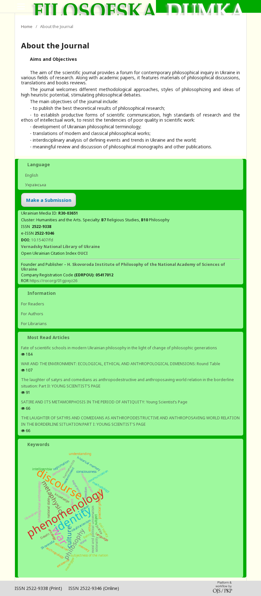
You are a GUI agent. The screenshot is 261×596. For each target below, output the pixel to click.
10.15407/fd (42, 240)
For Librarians (34, 323)
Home (26, 26)
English (31, 175)
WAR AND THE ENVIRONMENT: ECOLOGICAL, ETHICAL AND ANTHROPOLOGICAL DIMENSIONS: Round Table (120, 363)
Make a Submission (48, 200)
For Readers (32, 304)
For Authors (32, 313)
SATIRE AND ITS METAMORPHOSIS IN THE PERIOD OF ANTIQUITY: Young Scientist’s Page (104, 402)
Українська (35, 185)
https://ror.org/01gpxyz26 (53, 280)
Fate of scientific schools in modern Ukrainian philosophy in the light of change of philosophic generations (119, 348)
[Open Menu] (21, 6)
